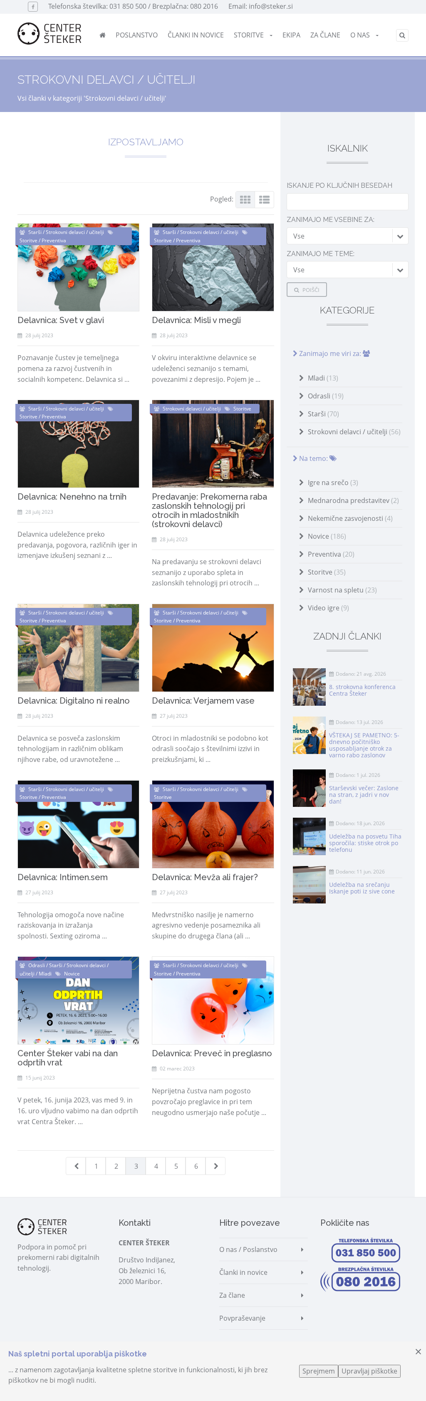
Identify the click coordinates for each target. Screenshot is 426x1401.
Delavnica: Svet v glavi (60, 320)
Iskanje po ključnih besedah (339, 185)
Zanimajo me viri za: (330, 353)
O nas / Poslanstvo (248, 1249)
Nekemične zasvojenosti (350, 518)
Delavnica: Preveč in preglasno (212, 1053)
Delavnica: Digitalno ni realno (73, 701)
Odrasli (326, 396)
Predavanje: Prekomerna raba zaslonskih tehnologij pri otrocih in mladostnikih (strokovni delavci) (209, 510)
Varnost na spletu (342, 590)
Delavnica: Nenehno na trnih (71, 497)
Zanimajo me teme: (320, 254)
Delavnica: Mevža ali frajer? (205, 877)
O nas (361, 35)
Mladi (323, 378)
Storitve (249, 35)
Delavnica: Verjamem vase (203, 701)
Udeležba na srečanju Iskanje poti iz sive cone (362, 888)
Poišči (310, 290)
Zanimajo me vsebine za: (330, 220)
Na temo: (313, 458)
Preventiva (331, 554)
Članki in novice (196, 35)
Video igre (328, 607)
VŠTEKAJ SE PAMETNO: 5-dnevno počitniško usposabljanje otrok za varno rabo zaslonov (364, 745)
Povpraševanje (242, 1318)
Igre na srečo (333, 482)
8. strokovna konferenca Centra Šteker (362, 690)
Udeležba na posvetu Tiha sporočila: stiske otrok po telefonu (365, 843)
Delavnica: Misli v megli (196, 320)
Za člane (325, 35)
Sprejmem (318, 1371)
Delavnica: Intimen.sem (62, 877)
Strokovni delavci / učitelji (354, 431)
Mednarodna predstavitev (353, 500)
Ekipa (291, 35)
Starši (323, 413)
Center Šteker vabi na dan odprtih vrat (67, 1058)
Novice (327, 536)
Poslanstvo (137, 35)
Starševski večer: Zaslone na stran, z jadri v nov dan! (364, 794)
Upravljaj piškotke (369, 1371)
